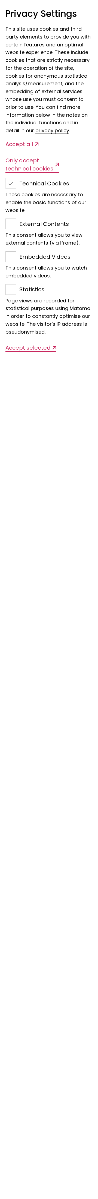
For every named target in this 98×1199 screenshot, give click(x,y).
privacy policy (52, 130)
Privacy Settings (41, 14)
